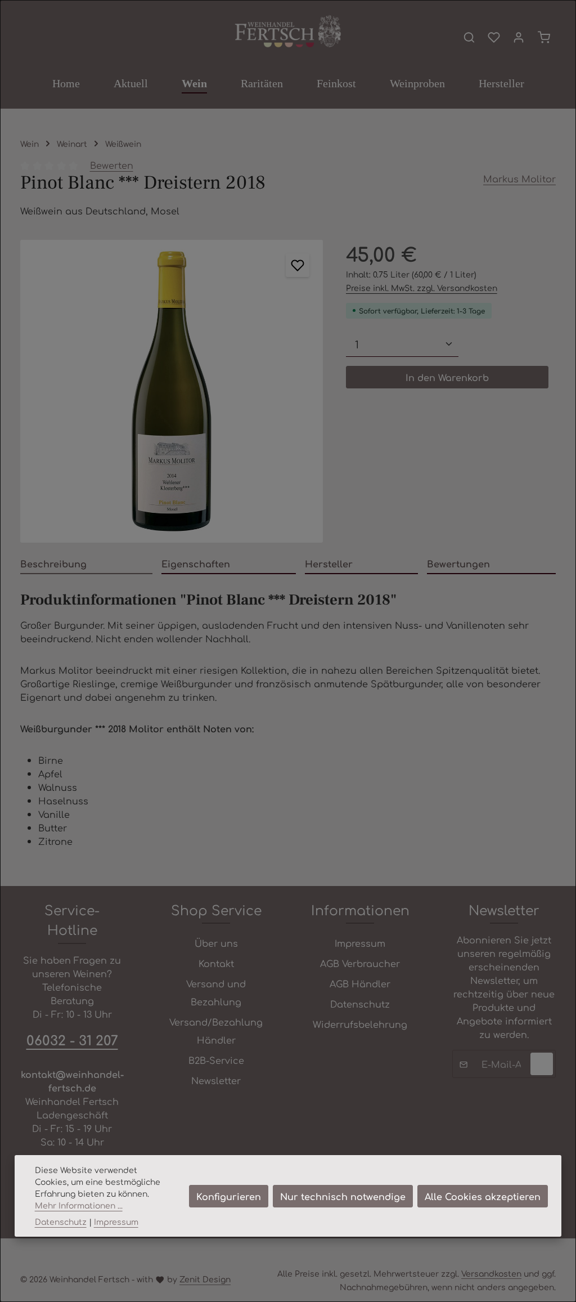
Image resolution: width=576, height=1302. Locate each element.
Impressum (360, 943)
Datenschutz (360, 1003)
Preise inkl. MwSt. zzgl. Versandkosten (421, 288)
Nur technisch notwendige (343, 1196)
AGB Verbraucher (360, 963)
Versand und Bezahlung (216, 992)
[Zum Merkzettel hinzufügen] (297, 265)
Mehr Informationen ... (79, 1205)
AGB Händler (360, 983)
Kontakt (216, 963)
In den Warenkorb (447, 377)
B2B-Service (216, 1060)
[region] (172, 391)
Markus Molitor (519, 178)
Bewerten (111, 165)
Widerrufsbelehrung (360, 1024)
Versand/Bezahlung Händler (216, 1030)
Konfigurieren (228, 1196)
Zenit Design (205, 1279)
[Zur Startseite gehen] (287, 32)
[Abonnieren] (541, 1064)
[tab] (86, 564)
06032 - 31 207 (72, 1039)
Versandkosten (491, 1273)
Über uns (216, 943)
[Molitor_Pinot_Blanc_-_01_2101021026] (171, 391)
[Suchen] (469, 37)
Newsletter (216, 1080)
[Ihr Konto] (518, 37)
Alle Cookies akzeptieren (483, 1196)
